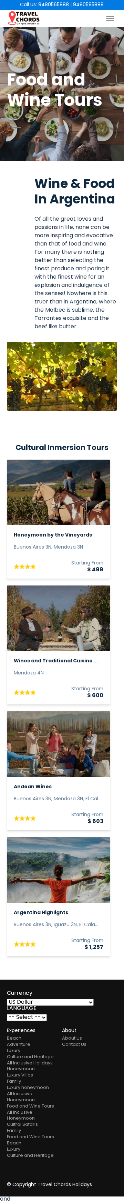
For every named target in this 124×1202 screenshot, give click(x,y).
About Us (72, 1038)
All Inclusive (19, 1094)
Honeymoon (21, 1069)
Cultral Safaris (22, 1124)
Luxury (13, 1051)
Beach (14, 1038)
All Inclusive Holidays (30, 1063)
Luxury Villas (20, 1075)
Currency (19, 993)
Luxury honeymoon (28, 1087)
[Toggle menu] (110, 19)
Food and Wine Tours (30, 1106)
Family (14, 1081)
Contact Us (74, 1044)
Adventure (18, 1044)
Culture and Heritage (30, 1057)
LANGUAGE (22, 1008)
